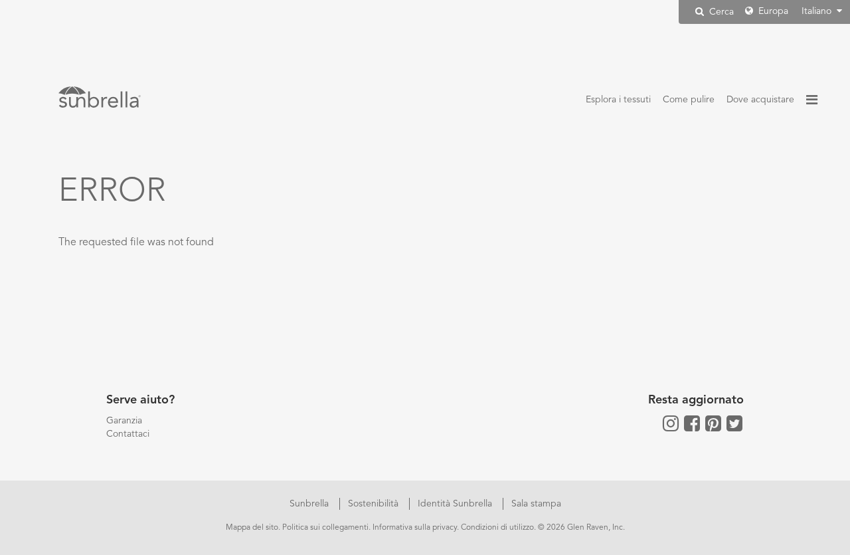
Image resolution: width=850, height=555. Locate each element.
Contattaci (127, 434)
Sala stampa (536, 503)
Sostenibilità (374, 503)
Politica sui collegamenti (325, 528)
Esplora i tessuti (618, 99)
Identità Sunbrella (456, 503)
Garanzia (124, 420)
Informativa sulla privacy (415, 528)
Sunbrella (310, 503)
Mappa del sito (252, 528)
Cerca (720, 12)
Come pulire (689, 99)
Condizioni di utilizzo (497, 528)
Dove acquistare (760, 99)
